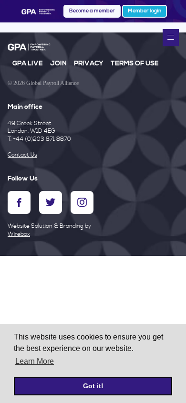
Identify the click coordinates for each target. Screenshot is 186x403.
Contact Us (22, 155)
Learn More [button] (34, 361)
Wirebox (19, 234)
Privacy (88, 63)
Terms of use (135, 63)
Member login (144, 11)
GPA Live (27, 63)
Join (58, 63)
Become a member (92, 11)
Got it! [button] (93, 386)
